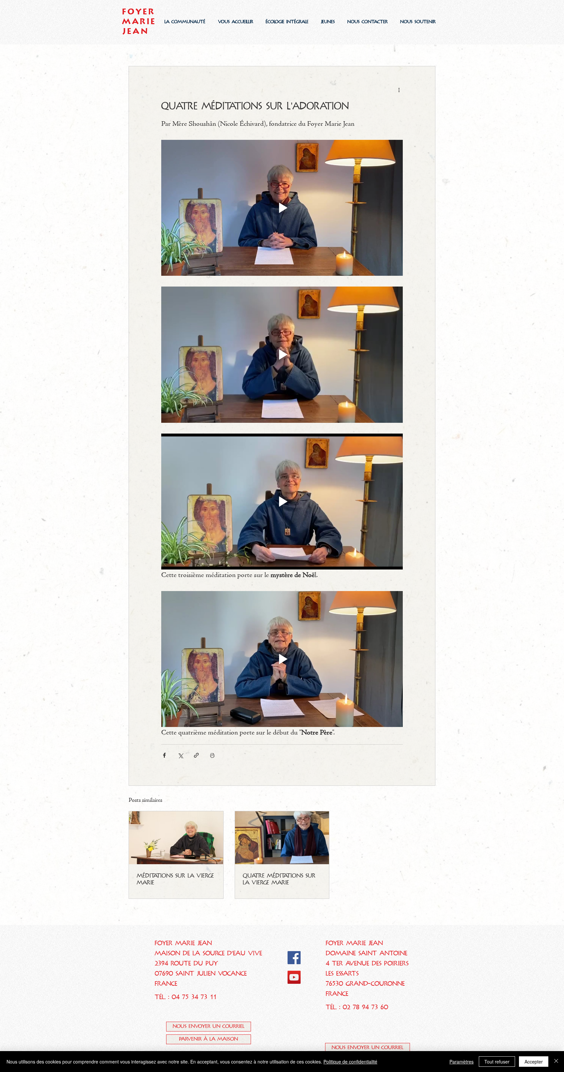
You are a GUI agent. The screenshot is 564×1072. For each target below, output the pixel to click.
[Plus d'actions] (399, 90)
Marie (139, 21)
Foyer (138, 11)
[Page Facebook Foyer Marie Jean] (294, 957)
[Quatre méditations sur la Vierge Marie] (282, 837)
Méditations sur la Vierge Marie (175, 879)
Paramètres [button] (461, 1061)
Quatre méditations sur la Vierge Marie (279, 879)
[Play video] (282, 208)
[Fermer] (556, 1061)
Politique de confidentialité (350, 1061)
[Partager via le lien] (196, 755)
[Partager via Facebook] (164, 755)
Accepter (534, 1061)
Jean (135, 31)
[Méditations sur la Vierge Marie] (176, 837)
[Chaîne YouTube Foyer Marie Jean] (294, 977)
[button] (185, 21)
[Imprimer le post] (212, 755)
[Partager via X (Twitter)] (180, 755)
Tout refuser (496, 1061)
